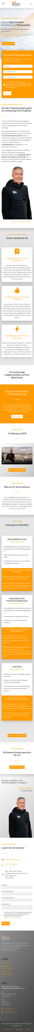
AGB (28, 1029)
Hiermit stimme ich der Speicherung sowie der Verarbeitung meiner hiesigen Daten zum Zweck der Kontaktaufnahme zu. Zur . (18, 914)
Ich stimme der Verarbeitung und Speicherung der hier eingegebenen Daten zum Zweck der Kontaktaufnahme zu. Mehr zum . (18, 84)
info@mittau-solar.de (13, 860)
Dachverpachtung (7, 963)
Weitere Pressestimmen (17, 470)
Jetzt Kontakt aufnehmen (17, 735)
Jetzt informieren (8, 43)
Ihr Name (4, 885)
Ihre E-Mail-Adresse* (8, 891)
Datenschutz (12, 87)
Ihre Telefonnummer (8, 898)
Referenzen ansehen (17, 767)
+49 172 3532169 (11, 864)
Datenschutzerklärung (13, 917)
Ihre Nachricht (6, 904)
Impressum (8, 1029)
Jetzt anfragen (17, 416)
